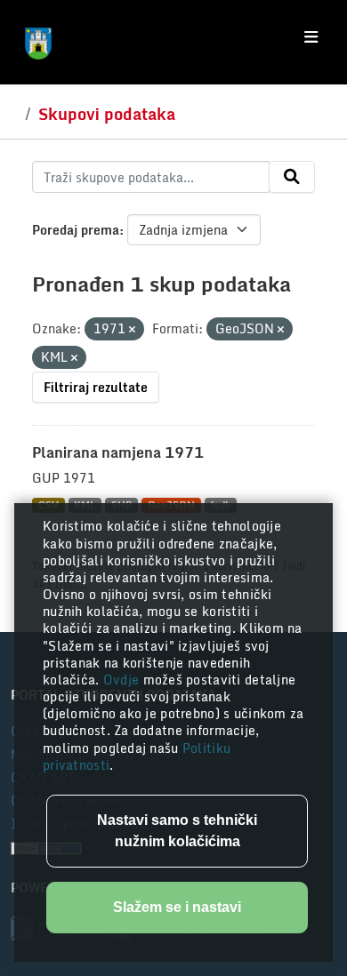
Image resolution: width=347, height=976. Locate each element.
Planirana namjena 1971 (118, 452)
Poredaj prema (75, 230)
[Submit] (292, 177)
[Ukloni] (132, 330)
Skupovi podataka (106, 113)
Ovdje (123, 679)
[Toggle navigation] (311, 37)
